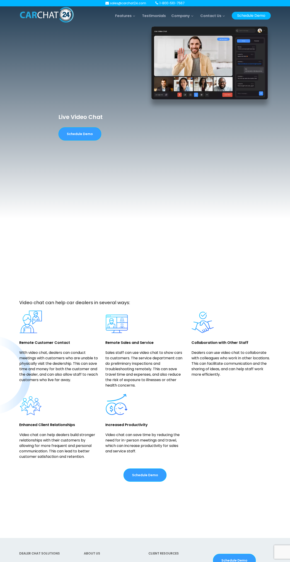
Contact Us (210, 15)
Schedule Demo (251, 15)
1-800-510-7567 (172, 3)
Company (180, 15)
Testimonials (154, 15)
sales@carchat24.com (128, 3)
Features (123, 15)
